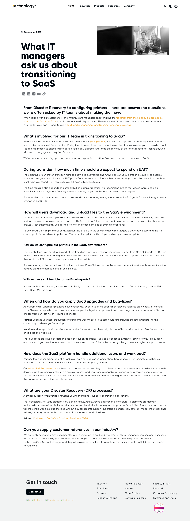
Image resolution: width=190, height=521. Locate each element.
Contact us (35, 492)
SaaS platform (98, 142)
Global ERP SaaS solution (42, 368)
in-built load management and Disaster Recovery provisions (98, 125)
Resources (114, 6)
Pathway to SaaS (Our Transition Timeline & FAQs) (60, 418)
